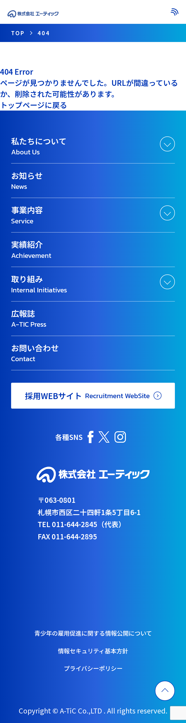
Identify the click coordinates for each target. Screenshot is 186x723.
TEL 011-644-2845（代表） (81, 524)
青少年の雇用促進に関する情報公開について (93, 633)
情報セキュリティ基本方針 (93, 651)
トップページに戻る (33, 104)
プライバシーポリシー (93, 668)
